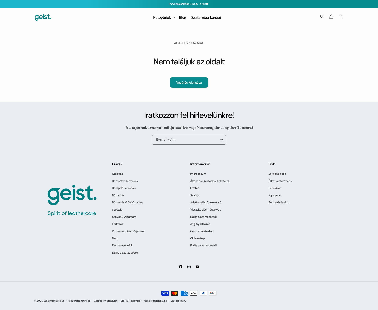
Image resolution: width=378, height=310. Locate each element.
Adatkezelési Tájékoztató (205, 202)
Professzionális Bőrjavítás (128, 231)
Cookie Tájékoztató (202, 231)
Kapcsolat (274, 195)
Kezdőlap (117, 174)
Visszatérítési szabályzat (155, 300)
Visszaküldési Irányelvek (205, 210)
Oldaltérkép (197, 238)
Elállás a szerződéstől (125, 253)
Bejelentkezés (277, 174)
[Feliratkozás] (221, 140)
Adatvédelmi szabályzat (105, 300)
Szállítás (195, 195)
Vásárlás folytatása (189, 82)
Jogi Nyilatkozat (200, 224)
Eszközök (117, 224)
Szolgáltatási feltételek (79, 300)
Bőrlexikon (275, 188)
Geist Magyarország (54, 300)
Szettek (117, 210)
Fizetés (194, 188)
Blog (114, 238)
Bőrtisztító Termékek (125, 181)
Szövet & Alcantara (124, 217)
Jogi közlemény (178, 300)
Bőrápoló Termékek (124, 188)
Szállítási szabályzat (130, 300)
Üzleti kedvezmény (280, 181)
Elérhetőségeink (122, 245)
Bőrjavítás (118, 195)
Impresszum (198, 174)
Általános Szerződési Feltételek (209, 181)
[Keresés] (322, 16)
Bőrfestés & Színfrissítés (127, 202)
